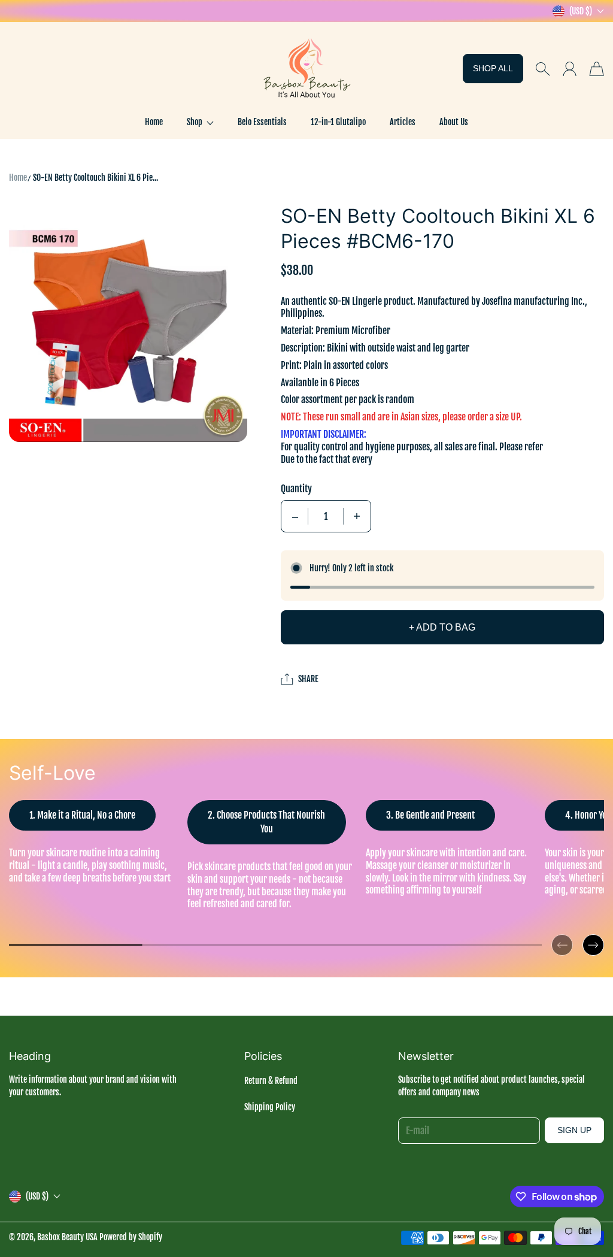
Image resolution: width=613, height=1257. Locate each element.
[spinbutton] (326, 516)
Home (18, 177)
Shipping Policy (269, 1107)
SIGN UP (574, 1130)
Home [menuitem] (154, 122)
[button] (200, 122)
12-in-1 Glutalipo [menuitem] (338, 122)
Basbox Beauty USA (67, 1237)
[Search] (542, 69)
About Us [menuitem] (453, 122)
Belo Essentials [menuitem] (262, 122)
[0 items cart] (596, 69)
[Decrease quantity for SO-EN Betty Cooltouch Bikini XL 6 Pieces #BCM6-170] (295, 516)
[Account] (569, 69)
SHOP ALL (493, 68)
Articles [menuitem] (402, 122)
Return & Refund (271, 1081)
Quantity (296, 489)
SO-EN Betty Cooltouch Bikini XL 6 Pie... (95, 177)
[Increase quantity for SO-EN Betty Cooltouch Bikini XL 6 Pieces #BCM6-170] (357, 516)
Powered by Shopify (130, 1237)
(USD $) (37, 1196)
